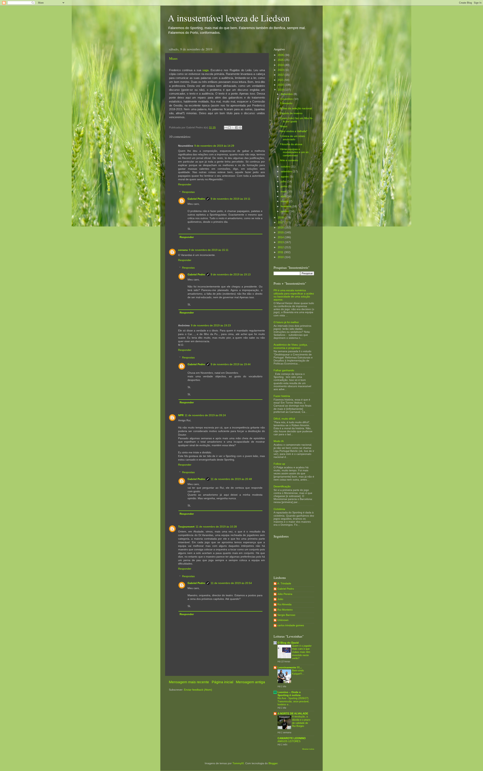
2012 (281, 247)
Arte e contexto (289, 160)
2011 (281, 252)
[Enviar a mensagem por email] (226, 127)
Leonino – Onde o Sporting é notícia (289, 694)
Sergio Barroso (286, 615)
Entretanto (286, 103)
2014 (281, 237)
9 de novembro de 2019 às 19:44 (231, 364)
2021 (281, 80)
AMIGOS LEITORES (289, 741)
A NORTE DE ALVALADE (293, 713)
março (285, 201)
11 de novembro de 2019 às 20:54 (231, 583)
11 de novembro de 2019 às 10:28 (216, 526)
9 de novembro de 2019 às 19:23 (211, 325)
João (280, 599)
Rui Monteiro (285, 609)
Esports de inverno (291, 113)
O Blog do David (288, 642)
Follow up (279, 463)
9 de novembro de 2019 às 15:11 (208, 250)
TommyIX (238, 763)
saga (205, 70)
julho (284, 181)
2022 (281, 74)
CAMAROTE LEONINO (292, 738)
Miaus (173, 58)
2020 (281, 84)
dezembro (287, 94)
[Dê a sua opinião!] (229, 127)
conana (183, 250)
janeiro (285, 211)
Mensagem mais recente (189, 682)
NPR (181, 415)
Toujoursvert (186, 526)
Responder (184, 184)
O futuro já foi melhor (286, 322)
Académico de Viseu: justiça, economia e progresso (291, 346)
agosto (285, 176)
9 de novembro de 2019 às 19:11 (230, 198)
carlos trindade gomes (290, 625)
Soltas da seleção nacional (296, 108)
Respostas (188, 192)
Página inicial (222, 682)
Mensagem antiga (250, 682)
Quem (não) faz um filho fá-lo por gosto (296, 120)
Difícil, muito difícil (284, 418)
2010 (281, 257)
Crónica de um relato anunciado (292, 138)
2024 (281, 65)
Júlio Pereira (284, 594)
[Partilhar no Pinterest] (240, 127)
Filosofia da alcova (291, 144)
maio (284, 191)
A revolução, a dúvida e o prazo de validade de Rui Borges (301, 721)
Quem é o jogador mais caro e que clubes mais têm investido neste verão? (301, 652)
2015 (281, 232)
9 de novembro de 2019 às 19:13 (231, 274)
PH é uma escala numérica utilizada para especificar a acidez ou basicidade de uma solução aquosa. (294, 295)
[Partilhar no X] (233, 127)
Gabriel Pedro (196, 198)
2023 (281, 70)
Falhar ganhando (284, 370)
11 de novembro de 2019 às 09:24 (205, 415)
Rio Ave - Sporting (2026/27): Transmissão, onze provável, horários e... (293, 701)
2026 (281, 55)
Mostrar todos (308, 749)
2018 (281, 217)
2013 (281, 242)
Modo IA (279, 441)
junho (284, 186)
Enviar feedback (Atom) (198, 689)
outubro (286, 166)
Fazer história (282, 396)
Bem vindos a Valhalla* (293, 131)
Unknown (282, 620)
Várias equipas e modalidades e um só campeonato (294, 152)
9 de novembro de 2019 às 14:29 (214, 145)
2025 (281, 60)
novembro (287, 99)
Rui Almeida (284, 604)
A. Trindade (284, 583)
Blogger (273, 763)
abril (284, 196)
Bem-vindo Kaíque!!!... (298, 672)
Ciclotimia (279, 509)
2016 (281, 227)
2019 (281, 89)
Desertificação (282, 486)
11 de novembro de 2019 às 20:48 (231, 479)
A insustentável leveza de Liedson (229, 18)
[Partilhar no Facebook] (236, 127)
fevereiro (286, 206)
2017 (281, 222)
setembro (287, 171)
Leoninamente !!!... (290, 667)
